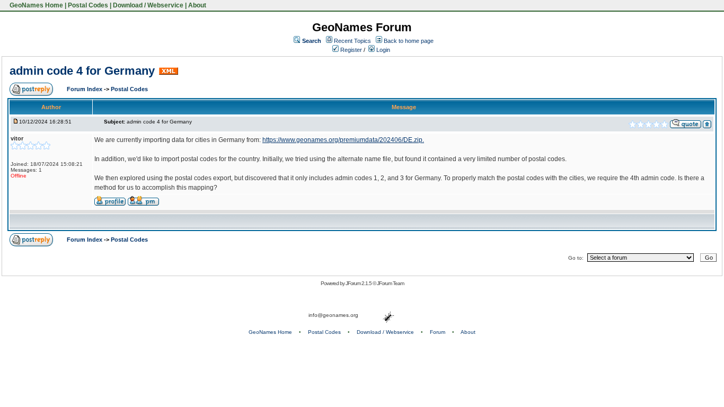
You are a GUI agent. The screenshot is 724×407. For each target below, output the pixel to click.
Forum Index (85, 89)
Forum (437, 332)
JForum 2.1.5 (359, 283)
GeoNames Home (35, 5)
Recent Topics (352, 41)
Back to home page (409, 41)
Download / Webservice (148, 5)
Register (350, 50)
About (197, 5)
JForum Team (390, 283)
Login (382, 50)
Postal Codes (88, 5)
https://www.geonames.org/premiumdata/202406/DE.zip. (343, 140)
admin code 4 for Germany (82, 70)
